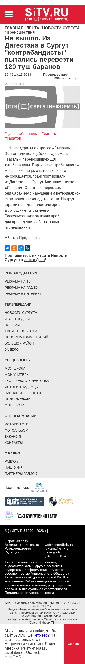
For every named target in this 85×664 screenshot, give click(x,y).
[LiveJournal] (27, 248)
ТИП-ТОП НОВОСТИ (21, 331)
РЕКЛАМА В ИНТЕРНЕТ (23, 294)
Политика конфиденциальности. (30, 592)
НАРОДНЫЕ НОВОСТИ (23, 393)
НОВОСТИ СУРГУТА (21, 313)
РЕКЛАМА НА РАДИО (21, 287)
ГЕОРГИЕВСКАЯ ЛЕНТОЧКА (27, 381)
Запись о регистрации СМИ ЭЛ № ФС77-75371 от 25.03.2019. (48, 604)
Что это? (42, 635)
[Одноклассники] (14, 248)
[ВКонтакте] (7, 248)
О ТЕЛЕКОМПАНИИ (20, 416)
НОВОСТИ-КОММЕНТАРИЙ (26, 337)
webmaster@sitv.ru (59, 544)
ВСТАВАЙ (12, 325)
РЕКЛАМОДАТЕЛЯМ (21, 273)
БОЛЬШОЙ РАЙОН (19, 343)
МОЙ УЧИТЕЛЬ (17, 374)
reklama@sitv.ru (57, 548)
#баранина (28, 134)
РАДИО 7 (12, 461)
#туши (10, 134)
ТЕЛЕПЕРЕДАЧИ (18, 304)
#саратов (13, 138)
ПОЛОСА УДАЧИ (17, 399)
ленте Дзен (34, 260)
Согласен (74, 644)
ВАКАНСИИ (13, 436)
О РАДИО (12, 453)
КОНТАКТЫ (14, 443)
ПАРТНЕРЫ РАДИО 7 (21, 474)
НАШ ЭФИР (14, 467)
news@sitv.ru (54, 552)
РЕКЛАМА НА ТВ (18, 281)
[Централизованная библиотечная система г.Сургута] (26, 501)
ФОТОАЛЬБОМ (16, 430)
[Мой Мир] (21, 248)
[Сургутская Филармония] (41, 487)
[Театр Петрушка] (11, 515)
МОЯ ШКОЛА (15, 368)
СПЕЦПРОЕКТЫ (18, 360)
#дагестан (51, 134)
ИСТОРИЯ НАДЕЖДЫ (21, 387)
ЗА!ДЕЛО (12, 349)
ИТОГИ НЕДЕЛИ (17, 319)
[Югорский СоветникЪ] (63, 501)
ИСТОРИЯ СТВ (16, 424)
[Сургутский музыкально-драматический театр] (39, 515)
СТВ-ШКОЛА (14, 405)
